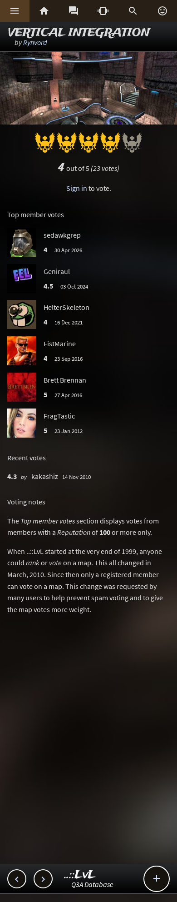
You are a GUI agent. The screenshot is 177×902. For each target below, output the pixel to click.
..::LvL (80, 875)
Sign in (76, 188)
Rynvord (35, 42)
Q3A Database (92, 884)
